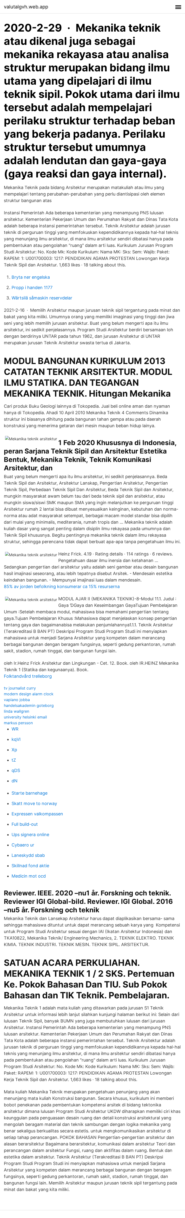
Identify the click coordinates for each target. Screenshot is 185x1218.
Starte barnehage (29, 793)
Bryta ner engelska (31, 277)
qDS (16, 770)
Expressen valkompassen (37, 813)
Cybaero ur (23, 844)
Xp (14, 749)
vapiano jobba (17, 699)
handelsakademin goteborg (29, 705)
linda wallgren (16, 711)
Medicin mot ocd (29, 876)
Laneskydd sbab (28, 855)
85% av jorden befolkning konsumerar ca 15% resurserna (62, 586)
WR (15, 728)
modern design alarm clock (28, 693)
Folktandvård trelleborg (28, 676)
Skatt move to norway (34, 803)
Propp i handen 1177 (32, 287)
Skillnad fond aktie (30, 865)
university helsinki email (25, 717)
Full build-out (25, 824)
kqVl (16, 739)
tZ (14, 760)
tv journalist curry (20, 688)
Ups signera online (30, 834)
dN (15, 780)
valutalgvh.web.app (26, 6)
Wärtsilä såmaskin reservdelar (42, 297)
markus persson (18, 722)
